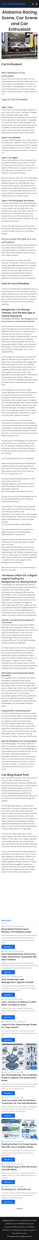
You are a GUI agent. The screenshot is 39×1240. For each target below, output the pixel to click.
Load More (19, 1208)
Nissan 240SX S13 (11, 625)
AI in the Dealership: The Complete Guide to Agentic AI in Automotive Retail (19, 1078)
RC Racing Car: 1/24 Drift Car (16, 1189)
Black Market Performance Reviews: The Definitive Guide (16, 930)
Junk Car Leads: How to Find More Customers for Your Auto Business (19, 1102)
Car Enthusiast (7, 926)
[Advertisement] (19, 896)
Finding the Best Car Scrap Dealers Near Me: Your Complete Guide (19, 1145)
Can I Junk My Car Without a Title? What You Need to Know (19, 1003)
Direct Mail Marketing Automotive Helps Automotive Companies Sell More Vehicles (19, 957)
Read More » (8, 947)
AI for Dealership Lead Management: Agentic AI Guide (18, 981)
